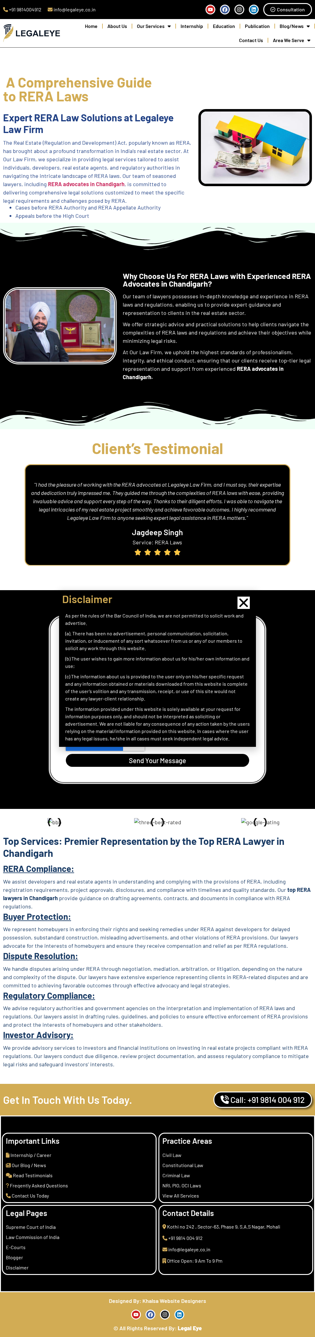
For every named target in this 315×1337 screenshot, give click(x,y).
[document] (157, 668)
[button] (243, 603)
